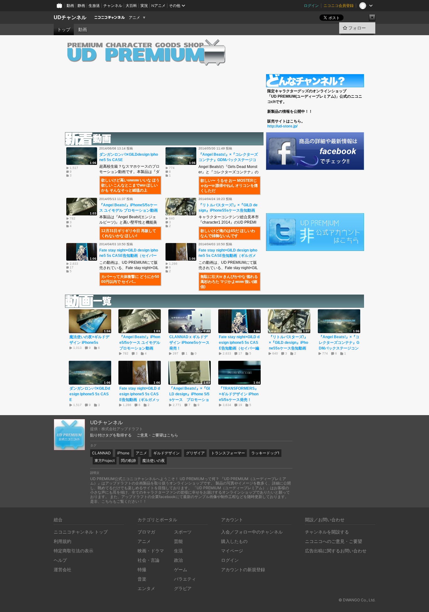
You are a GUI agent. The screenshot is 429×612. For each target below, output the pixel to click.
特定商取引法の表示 (73, 550)
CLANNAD (101, 453)
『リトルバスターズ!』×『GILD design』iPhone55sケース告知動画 (288, 342)
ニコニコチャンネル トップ (81, 531)
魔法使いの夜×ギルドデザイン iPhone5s (89, 340)
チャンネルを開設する (327, 531)
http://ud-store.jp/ (282, 126)
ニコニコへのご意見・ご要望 (333, 541)
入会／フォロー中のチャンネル (252, 531)
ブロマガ (146, 531)
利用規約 (62, 541)
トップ (63, 29)
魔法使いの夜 (153, 460)
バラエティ (185, 579)
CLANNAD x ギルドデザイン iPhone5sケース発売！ (189, 342)
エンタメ (146, 588)
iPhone (123, 453)
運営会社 (62, 569)
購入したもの (234, 541)
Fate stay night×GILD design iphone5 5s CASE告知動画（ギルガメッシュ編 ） (227, 255)
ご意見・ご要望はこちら (157, 435)
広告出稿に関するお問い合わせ (336, 550)
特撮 (142, 569)
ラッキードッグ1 (265, 453)
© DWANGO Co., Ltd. (357, 600)
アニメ (134, 17)
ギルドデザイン (166, 453)
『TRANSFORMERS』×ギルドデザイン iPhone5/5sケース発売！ (238, 394)
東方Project (105, 460)
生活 (178, 550)
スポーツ (183, 531)
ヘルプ (60, 560)
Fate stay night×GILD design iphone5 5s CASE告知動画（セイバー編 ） (128, 255)
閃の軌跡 (128, 460)
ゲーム (180, 569)
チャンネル (112, 5)
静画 (81, 5)
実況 (144, 5)
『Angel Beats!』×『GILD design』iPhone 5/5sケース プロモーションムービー (189, 397)
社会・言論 (149, 560)
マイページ (232, 550)
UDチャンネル (70, 17)
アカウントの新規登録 (243, 569)
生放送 (94, 5)
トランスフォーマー (228, 453)
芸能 (178, 541)
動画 (70, 5)
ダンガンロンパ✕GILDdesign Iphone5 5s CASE (89, 394)
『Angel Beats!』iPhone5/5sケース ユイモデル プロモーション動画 (139, 342)
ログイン (311, 5)
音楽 (142, 579)
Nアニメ (158, 5)
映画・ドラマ (151, 550)
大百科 (131, 5)
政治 (178, 560)
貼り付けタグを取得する (111, 435)
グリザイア (195, 453)
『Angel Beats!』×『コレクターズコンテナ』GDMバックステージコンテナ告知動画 (228, 159)
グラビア (183, 588)
